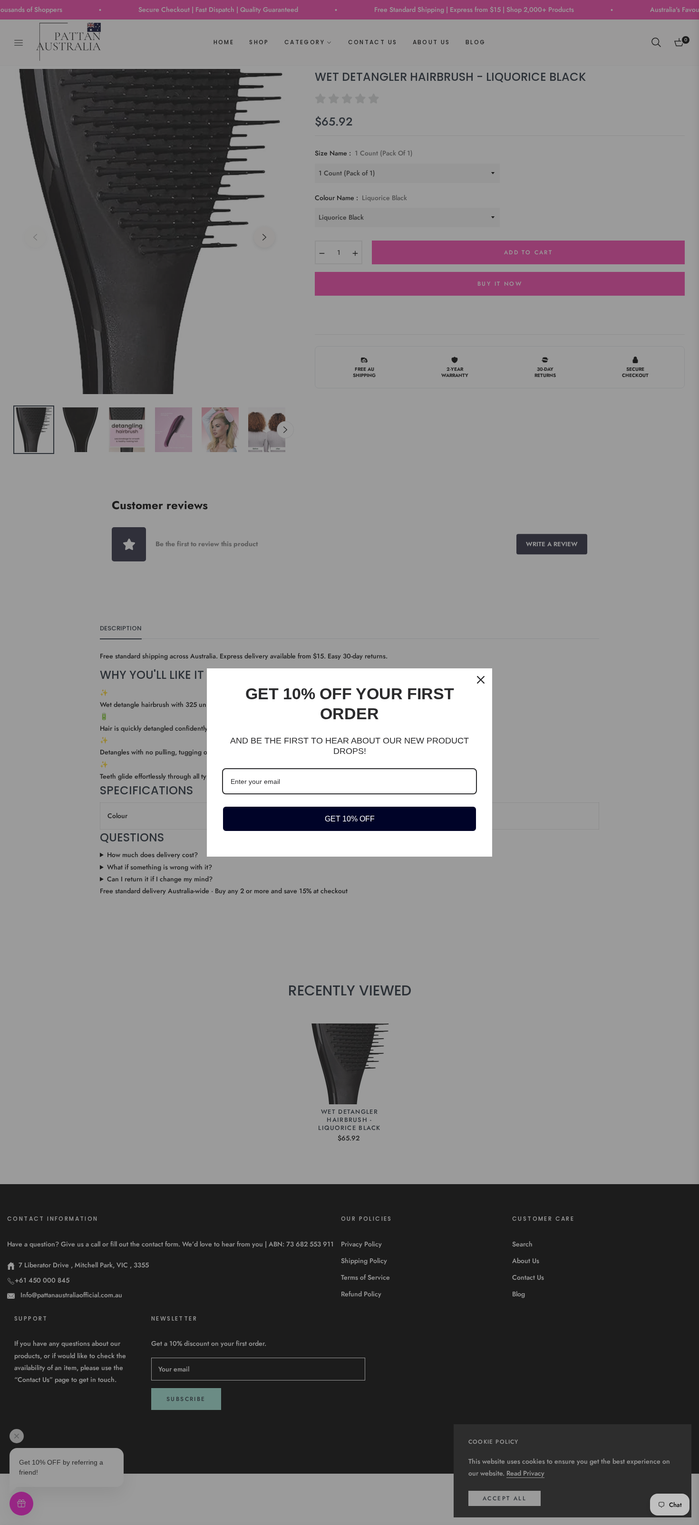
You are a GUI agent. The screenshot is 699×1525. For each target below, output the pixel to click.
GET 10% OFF (350, 819)
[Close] (480, 679)
